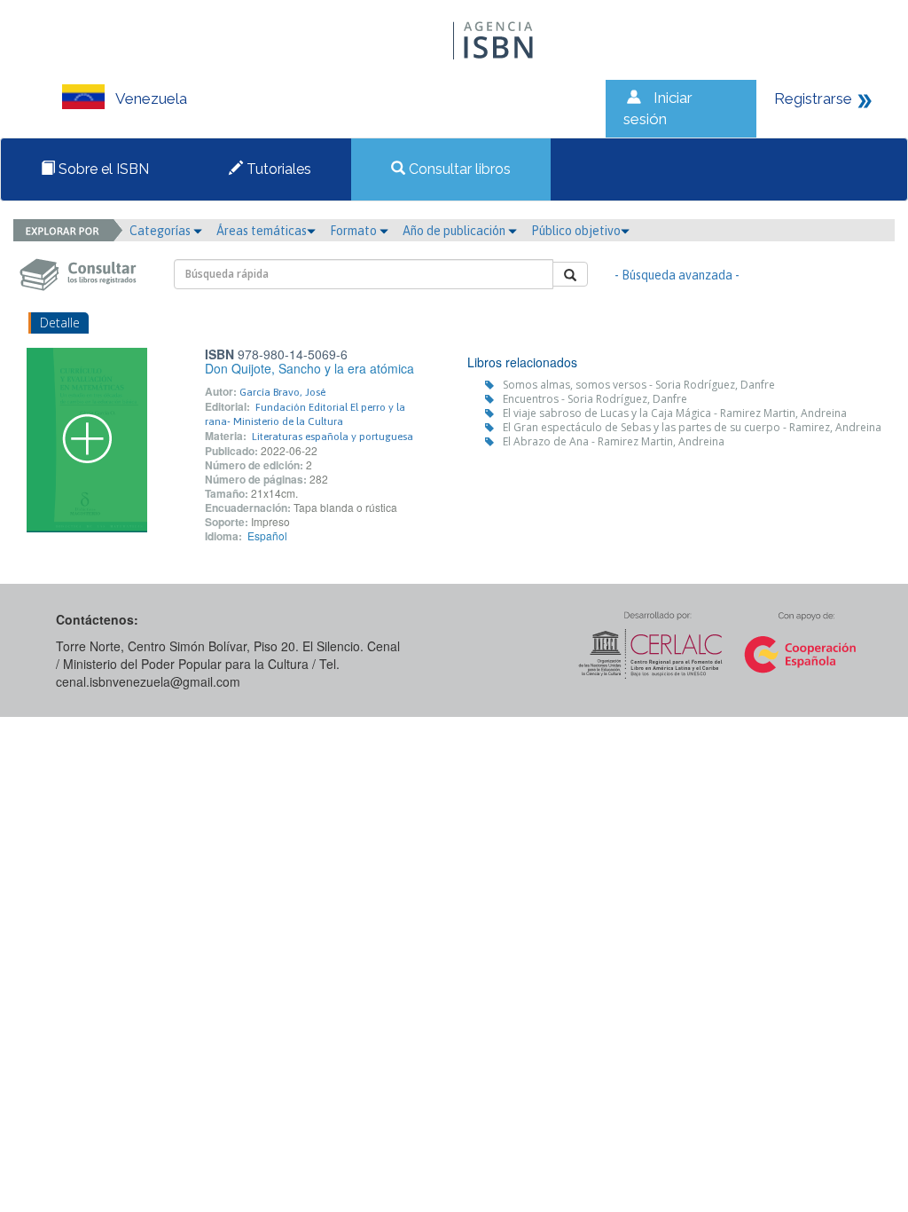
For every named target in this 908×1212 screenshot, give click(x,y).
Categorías (161, 231)
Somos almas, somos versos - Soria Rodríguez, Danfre (639, 384)
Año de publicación (455, 231)
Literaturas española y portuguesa (332, 436)
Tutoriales (277, 169)
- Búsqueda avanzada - (677, 275)
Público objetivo (576, 231)
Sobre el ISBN (102, 169)
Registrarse (813, 98)
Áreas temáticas (261, 231)
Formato (355, 231)
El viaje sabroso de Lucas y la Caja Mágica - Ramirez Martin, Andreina (675, 413)
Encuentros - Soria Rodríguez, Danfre (595, 398)
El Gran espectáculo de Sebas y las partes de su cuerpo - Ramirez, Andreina (692, 427)
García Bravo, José (282, 392)
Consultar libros (458, 169)
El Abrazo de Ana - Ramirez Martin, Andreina (613, 441)
